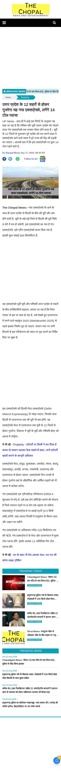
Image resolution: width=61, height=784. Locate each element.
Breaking (25, 97)
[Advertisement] (30, 57)
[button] (4, 22)
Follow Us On (31, 159)
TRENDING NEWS (30, 650)
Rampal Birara (13, 153)
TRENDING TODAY (30, 571)
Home (8, 97)
